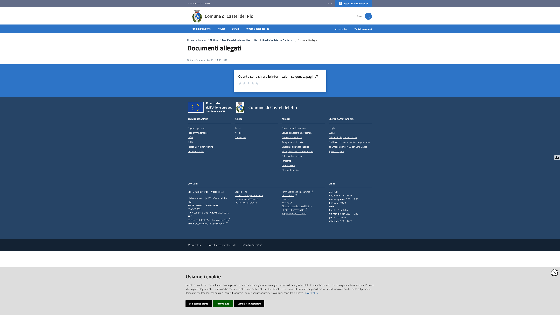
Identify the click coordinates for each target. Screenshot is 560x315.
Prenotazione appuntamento (249, 195)
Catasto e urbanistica (292, 137)
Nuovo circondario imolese (199, 3)
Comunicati (240, 137)
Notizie (214, 40)
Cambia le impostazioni (249, 303)
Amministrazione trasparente (296, 192)
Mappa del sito (194, 245)
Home (190, 40)
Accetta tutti (223, 303)
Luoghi (332, 128)
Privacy (285, 199)
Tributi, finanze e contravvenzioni (297, 151)
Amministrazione (198, 119)
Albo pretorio (288, 195)
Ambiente (286, 160)
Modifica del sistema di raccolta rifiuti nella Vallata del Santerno (257, 40)
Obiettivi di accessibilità (293, 210)
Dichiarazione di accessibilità (295, 206)
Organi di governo (196, 128)
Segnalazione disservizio (246, 199)
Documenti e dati (196, 151)
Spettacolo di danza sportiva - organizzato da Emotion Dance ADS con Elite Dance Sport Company (349, 146)
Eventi (332, 132)
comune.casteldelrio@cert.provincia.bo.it (207, 220)
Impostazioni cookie (252, 245)
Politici (191, 142)
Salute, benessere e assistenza (297, 132)
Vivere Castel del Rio (341, 119)
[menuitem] (201, 28)
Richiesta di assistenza (246, 202)
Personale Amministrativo (200, 146)
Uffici (190, 137)
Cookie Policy (311, 293)
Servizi (286, 119)
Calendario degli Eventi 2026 (343, 137)
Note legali (287, 202)
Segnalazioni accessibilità (294, 213)
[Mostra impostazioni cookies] (557, 157)
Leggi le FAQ (241, 192)
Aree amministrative (198, 132)
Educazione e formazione (294, 128)
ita (328, 3)
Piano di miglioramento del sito (222, 245)
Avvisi (237, 128)
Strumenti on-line (290, 170)
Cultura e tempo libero (292, 156)
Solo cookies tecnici (198, 303)
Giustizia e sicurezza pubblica (295, 146)
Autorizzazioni (288, 165)
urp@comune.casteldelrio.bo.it (210, 223)
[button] (368, 16)
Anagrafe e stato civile (292, 142)
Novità (202, 40)
